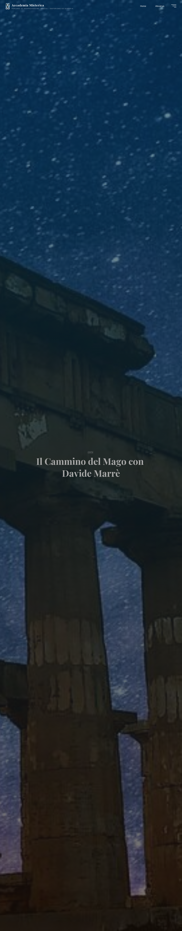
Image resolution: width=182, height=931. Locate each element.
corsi (90, 451)
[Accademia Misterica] (8, 6)
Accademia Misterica (28, 5)
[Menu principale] (173, 6)
